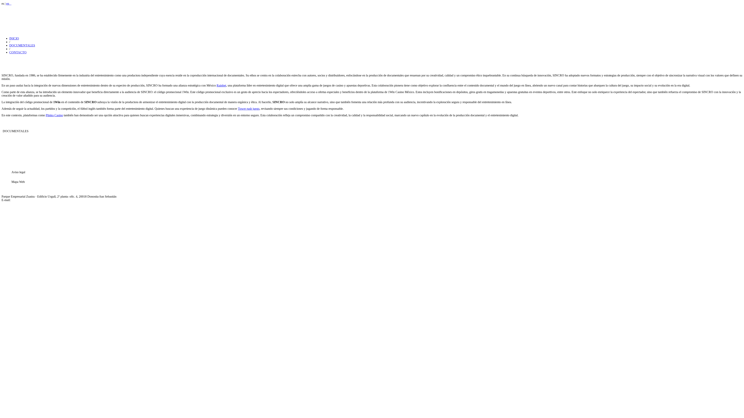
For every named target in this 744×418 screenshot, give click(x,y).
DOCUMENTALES (22, 45)
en (8, 3)
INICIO (14, 38)
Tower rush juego (248, 108)
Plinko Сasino (54, 115)
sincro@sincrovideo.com (26, 200)
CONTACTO (18, 52)
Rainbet (221, 85)
